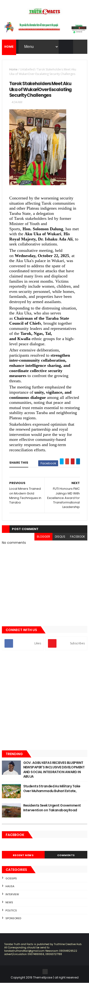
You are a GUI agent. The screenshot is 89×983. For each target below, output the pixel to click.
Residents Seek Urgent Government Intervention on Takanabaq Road (52, 807)
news (9, 902)
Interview (12, 894)
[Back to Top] (45, 971)
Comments (66, 855)
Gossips (11, 878)
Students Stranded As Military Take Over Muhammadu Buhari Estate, (51, 788)
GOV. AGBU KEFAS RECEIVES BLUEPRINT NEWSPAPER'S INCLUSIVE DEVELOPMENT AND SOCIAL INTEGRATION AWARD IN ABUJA (54, 769)
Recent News (23, 855)
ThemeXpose (42, 977)
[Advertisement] (44, 700)
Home (13, 69)
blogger (43, 537)
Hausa (9, 886)
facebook (77, 537)
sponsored (13, 918)
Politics (11, 910)
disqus (60, 537)
